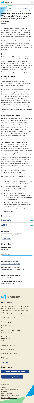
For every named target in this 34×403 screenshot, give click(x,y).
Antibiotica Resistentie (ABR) (10, 264)
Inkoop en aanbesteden (8, 400)
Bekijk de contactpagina (10, 353)
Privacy (3, 391)
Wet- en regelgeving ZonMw (10, 395)
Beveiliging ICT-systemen (9, 398)
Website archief (6, 393)
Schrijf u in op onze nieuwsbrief (15, 371)
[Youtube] (7, 362)
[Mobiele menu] (31, 2)
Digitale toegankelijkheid (9, 389)
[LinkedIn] (2, 362)
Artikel (4, 225)
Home (3, 9)
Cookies (3, 387)
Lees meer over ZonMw (10, 317)
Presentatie (6, 220)
